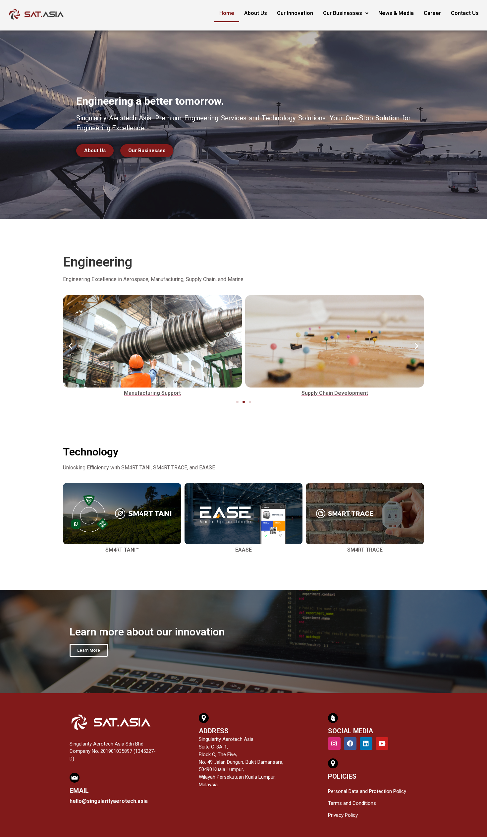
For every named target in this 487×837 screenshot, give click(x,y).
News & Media (396, 13)
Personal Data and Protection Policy (367, 791)
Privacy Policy (343, 815)
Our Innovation (295, 13)
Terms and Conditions (352, 803)
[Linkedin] (366, 743)
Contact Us (465, 13)
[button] (70, 346)
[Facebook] (350, 743)
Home (226, 13)
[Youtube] (382, 743)
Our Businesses (342, 13)
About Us (255, 13)
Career (432, 13)
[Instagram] (334, 743)
